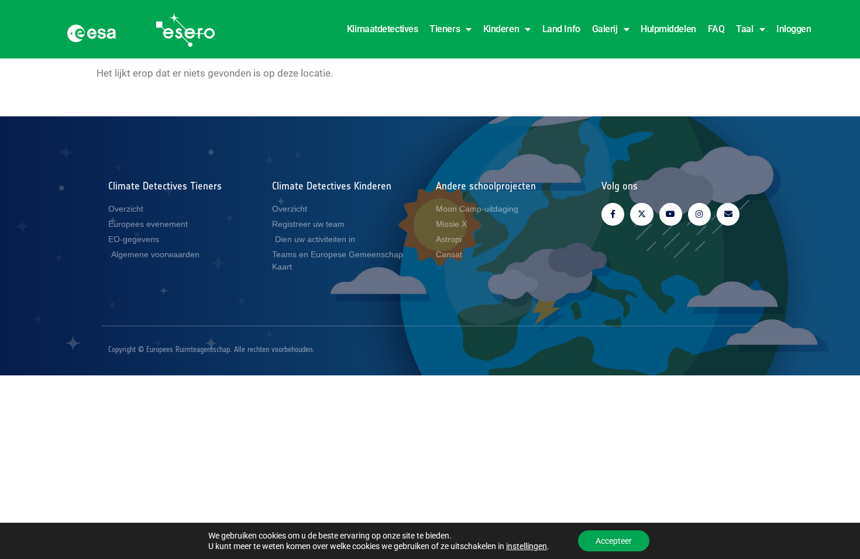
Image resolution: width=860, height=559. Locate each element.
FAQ (716, 28)
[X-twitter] (641, 214)
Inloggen (793, 28)
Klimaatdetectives (382, 28)
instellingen (526, 546)
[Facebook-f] (612, 214)
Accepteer (614, 541)
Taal (744, 28)
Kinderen (501, 28)
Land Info (561, 28)
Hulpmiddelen (668, 28)
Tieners (444, 28)
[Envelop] (728, 214)
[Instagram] (699, 214)
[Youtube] (670, 214)
